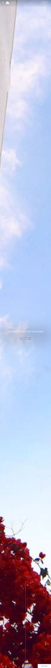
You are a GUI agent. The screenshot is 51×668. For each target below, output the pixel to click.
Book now (44, 666)
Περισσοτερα (25, 338)
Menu (3, 2)
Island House (11, 3)
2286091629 (43, 2)
